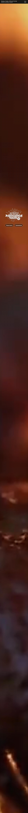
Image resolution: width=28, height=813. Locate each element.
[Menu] (25, 1)
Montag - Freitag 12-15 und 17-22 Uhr (9, 1)
